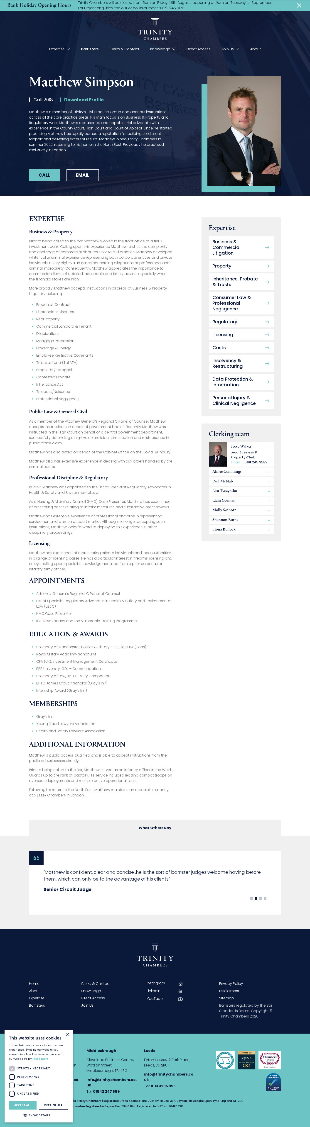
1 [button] (251, 898)
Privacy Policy (231, 983)
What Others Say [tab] (155, 827)
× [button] (67, 1034)
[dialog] (39, 1076)
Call (44, 175)
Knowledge (160, 49)
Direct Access (198, 49)
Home (34, 983)
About (255, 49)
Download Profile (84, 100)
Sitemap (226, 998)
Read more (41, 1059)
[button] (38, 1115)
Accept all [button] (22, 1105)
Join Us (227, 49)
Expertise (57, 49)
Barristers (90, 49)
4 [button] (265, 898)
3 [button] (260, 898)
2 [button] (256, 898)
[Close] (299, 5)
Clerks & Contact (124, 49)
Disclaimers (229, 990)
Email (82, 175)
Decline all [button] (53, 1105)
